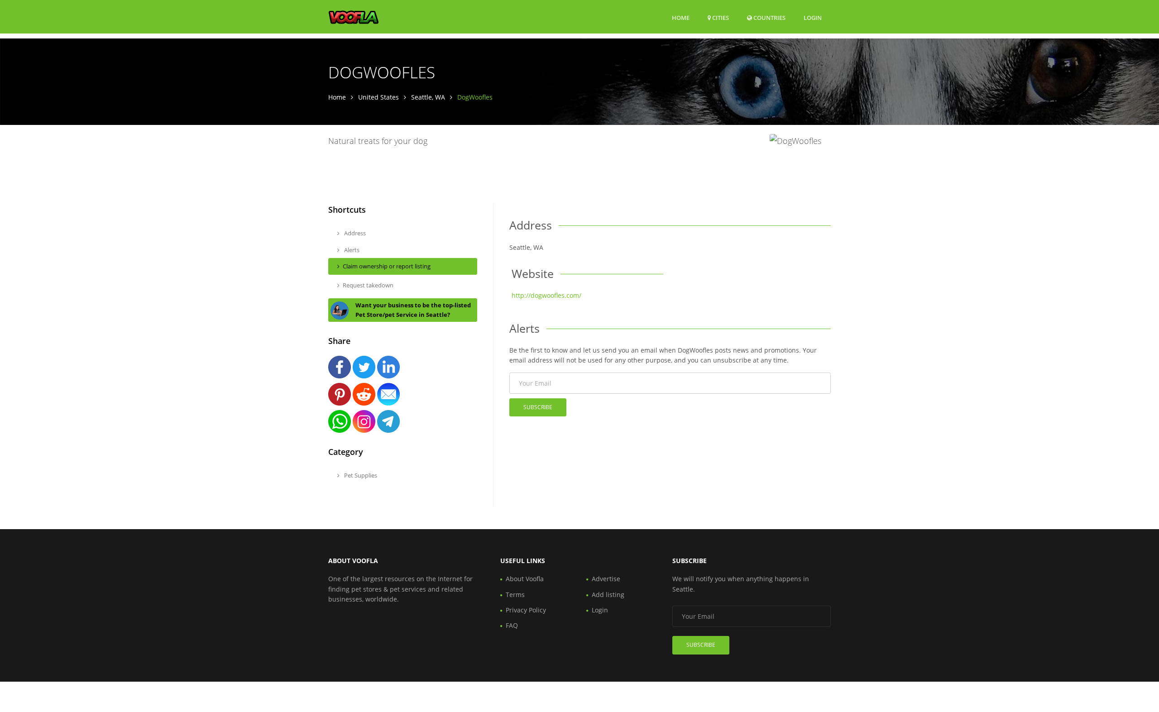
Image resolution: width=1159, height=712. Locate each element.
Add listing (608, 594)
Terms (515, 594)
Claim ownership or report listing (387, 266)
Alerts (351, 250)
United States (378, 97)
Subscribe (537, 407)
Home (681, 18)
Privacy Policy (526, 610)
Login (813, 17)
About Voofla (525, 578)
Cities (720, 18)
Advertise (606, 578)
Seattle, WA (428, 97)
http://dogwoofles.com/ (546, 295)
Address (354, 233)
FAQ (512, 625)
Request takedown (368, 285)
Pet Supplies (360, 475)
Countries (768, 17)
